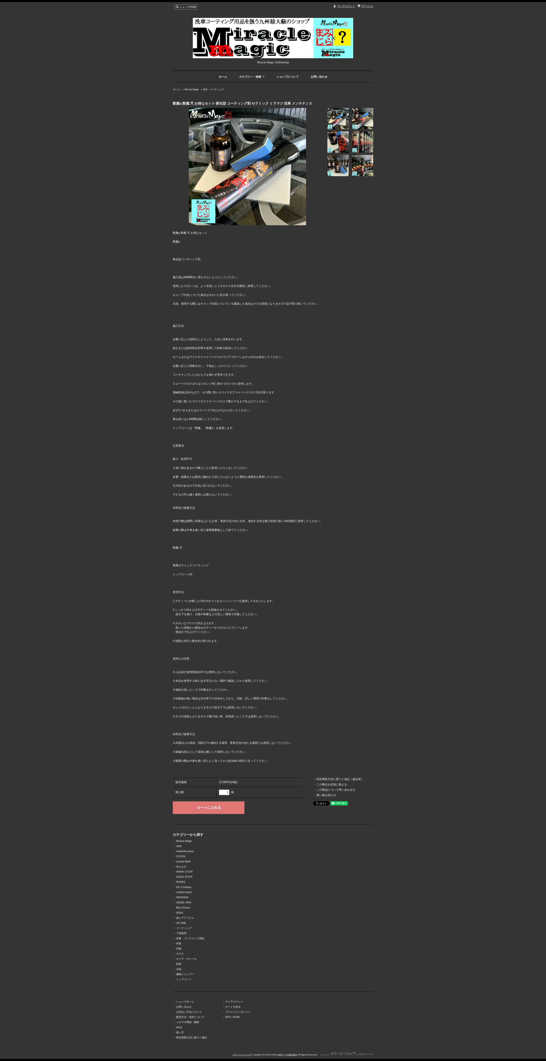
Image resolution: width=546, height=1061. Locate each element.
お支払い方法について (189, 1011)
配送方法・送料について (190, 1017)
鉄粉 (178, 963)
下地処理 (181, 933)
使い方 (180, 1032)
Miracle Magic (191, 89)
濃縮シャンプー (185, 974)
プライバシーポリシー (238, 1011)
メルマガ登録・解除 (187, 1022)
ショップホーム (185, 1001)
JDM (179, 846)
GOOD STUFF (184, 876)
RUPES (180, 882)
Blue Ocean (183, 907)
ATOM (236, 1017)
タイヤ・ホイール (186, 958)
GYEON (180, 856)
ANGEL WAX (183, 902)
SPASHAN (182, 897)
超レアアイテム (185, 917)
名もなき (181, 866)
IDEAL (180, 912)
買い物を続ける (326, 795)
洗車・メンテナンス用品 (190, 938)
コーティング (184, 928)
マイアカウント (346, 6)
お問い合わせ (319, 76)
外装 (178, 943)
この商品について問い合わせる (336, 789)
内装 (178, 948)
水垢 (178, 969)
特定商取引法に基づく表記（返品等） (340, 779)
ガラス (180, 953)
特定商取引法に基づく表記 (191, 1037)
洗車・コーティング (213, 89)
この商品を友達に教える (332, 784)
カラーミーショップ (242, 1055)
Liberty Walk (183, 861)
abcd (179, 1027)
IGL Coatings (183, 887)
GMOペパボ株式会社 (287, 1055)
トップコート (184, 979)
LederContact (184, 892)
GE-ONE (181, 922)
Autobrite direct (185, 851)
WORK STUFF (184, 871)
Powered (325, 1055)
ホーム (223, 76)
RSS (228, 1017)
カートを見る (233, 1006)
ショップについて (288, 76)
